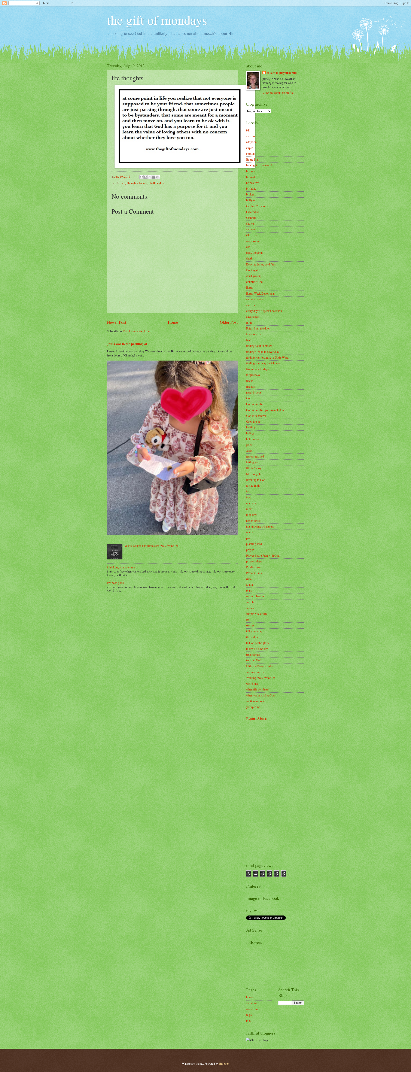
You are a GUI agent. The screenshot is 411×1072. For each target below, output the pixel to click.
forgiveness (253, 375)
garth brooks (253, 392)
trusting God (253, 660)
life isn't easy (253, 468)
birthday (251, 188)
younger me (253, 707)
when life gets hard (257, 689)
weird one (252, 683)
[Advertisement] (275, 792)
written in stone (255, 701)
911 (248, 130)
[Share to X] (149, 177)
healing (250, 427)
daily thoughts (129, 183)
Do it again (252, 270)
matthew (251, 503)
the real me (252, 637)
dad (248, 247)
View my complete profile (277, 93)
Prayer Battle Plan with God (263, 555)
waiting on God (255, 672)
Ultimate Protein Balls (259, 666)
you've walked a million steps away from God (152, 546)
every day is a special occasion (264, 311)
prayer (250, 550)
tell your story (254, 631)
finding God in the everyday (262, 352)
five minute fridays (257, 369)
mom (249, 509)
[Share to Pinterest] (158, 177)
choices (250, 229)
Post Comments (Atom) (137, 331)
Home (173, 322)
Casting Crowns (255, 206)
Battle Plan (252, 159)
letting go (252, 462)
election (251, 305)
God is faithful (255, 404)
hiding (250, 433)
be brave (251, 171)
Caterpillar (252, 212)
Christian (251, 235)
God (248, 398)
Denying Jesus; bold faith (261, 264)
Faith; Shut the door (258, 328)
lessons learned (255, 456)
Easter (249, 287)
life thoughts (156, 183)
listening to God (255, 480)
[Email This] (141, 177)
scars (249, 590)
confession (252, 241)
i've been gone (115, 583)
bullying (251, 200)
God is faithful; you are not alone (265, 410)
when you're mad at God (260, 695)
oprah (249, 532)
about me (251, 1003)
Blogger (224, 1064)
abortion (251, 136)
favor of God (254, 334)
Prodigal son (253, 567)
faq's (249, 1015)
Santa (249, 585)
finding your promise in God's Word (267, 357)
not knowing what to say (260, 526)
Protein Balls (254, 573)
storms (250, 625)
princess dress (254, 561)
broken (250, 194)
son (248, 619)
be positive (252, 183)
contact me (252, 1009)
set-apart (251, 608)
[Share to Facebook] (154, 177)
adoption (251, 142)
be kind (250, 177)
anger (249, 148)
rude (249, 579)
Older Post (229, 322)
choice (250, 223)
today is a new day (257, 649)
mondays (251, 515)
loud (249, 497)
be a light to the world (259, 165)
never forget (253, 521)
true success (253, 654)
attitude (250, 154)
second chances (255, 596)
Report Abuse (256, 718)
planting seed (254, 544)
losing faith (253, 485)
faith (249, 323)
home (249, 997)
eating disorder (255, 299)
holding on (252, 439)
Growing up (253, 421)
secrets (250, 602)
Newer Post (116, 322)
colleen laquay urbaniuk (282, 73)
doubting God (254, 282)
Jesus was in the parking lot (127, 343)
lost (248, 491)
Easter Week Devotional (260, 293)
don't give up (253, 276)
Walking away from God (260, 678)
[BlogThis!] (145, 177)
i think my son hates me (121, 567)
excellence (252, 317)
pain (248, 538)
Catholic (251, 218)
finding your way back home (263, 363)
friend (249, 381)
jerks (249, 445)
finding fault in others (259, 346)
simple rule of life (256, 614)
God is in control (256, 416)
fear (248, 340)
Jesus (249, 451)
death (249, 258)
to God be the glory (257, 643)
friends (143, 183)
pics (248, 1020)
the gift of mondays (157, 19)
